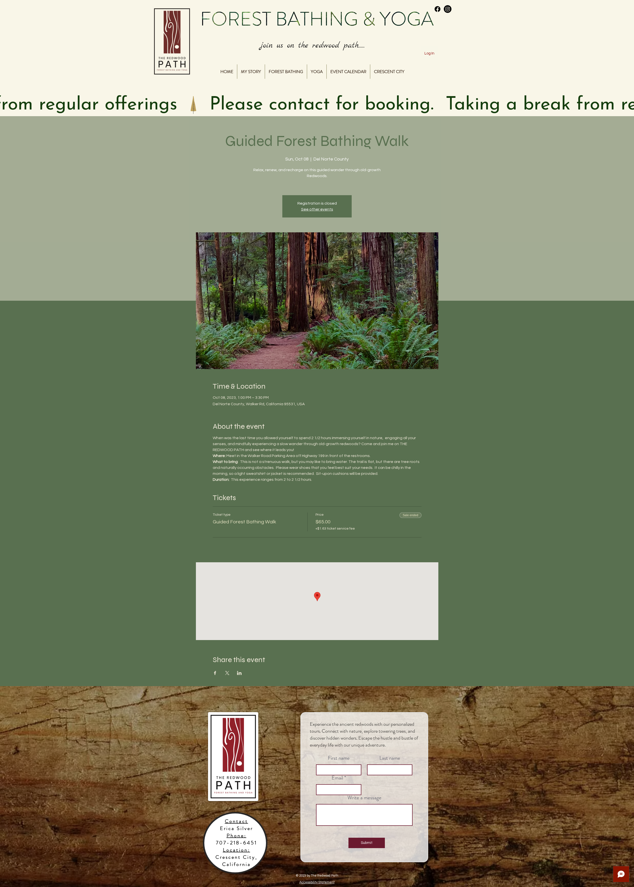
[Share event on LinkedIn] (239, 673)
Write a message (364, 797)
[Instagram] (447, 9)
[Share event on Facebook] (215, 673)
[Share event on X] (227, 673)
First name (339, 758)
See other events (317, 209)
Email (337, 777)
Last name (389, 758)
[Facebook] (437, 9)
